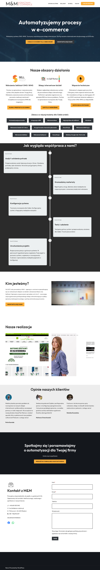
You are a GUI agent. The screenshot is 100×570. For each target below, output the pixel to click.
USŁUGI (77, 3)
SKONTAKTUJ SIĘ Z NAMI (64, 42)
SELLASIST (63, 3)
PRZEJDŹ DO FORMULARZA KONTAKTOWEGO (50, 461)
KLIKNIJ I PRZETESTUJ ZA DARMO (19, 107)
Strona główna (53, 3)
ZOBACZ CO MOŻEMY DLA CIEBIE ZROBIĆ (40, 42)
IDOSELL (70, 3)
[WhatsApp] (13, 522)
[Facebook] (8, 522)
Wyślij (55, 538)
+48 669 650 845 (88, 3)
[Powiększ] (46, 335)
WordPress (20, 568)
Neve (7, 568)
